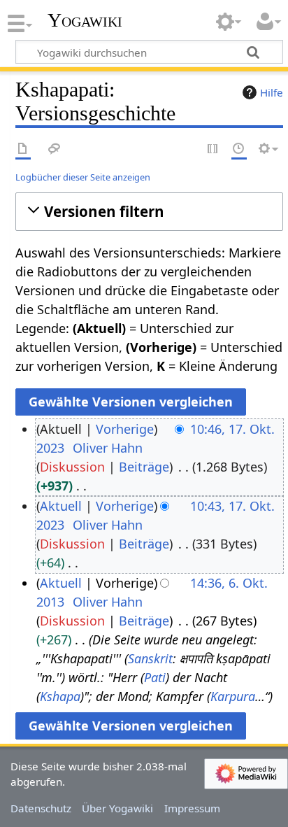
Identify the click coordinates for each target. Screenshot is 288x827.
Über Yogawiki (117, 808)
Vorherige (125, 428)
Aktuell (61, 505)
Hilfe (271, 92)
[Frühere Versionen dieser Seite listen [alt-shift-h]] (239, 149)
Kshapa (60, 696)
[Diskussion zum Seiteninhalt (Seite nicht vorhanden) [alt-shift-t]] (54, 149)
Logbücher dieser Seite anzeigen (82, 177)
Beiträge (144, 466)
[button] (149, 211)
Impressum (192, 808)
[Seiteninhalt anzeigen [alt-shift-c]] (23, 149)
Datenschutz (40, 808)
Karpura (232, 696)
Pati (155, 677)
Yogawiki (85, 20)
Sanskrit (150, 658)
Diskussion (72, 466)
